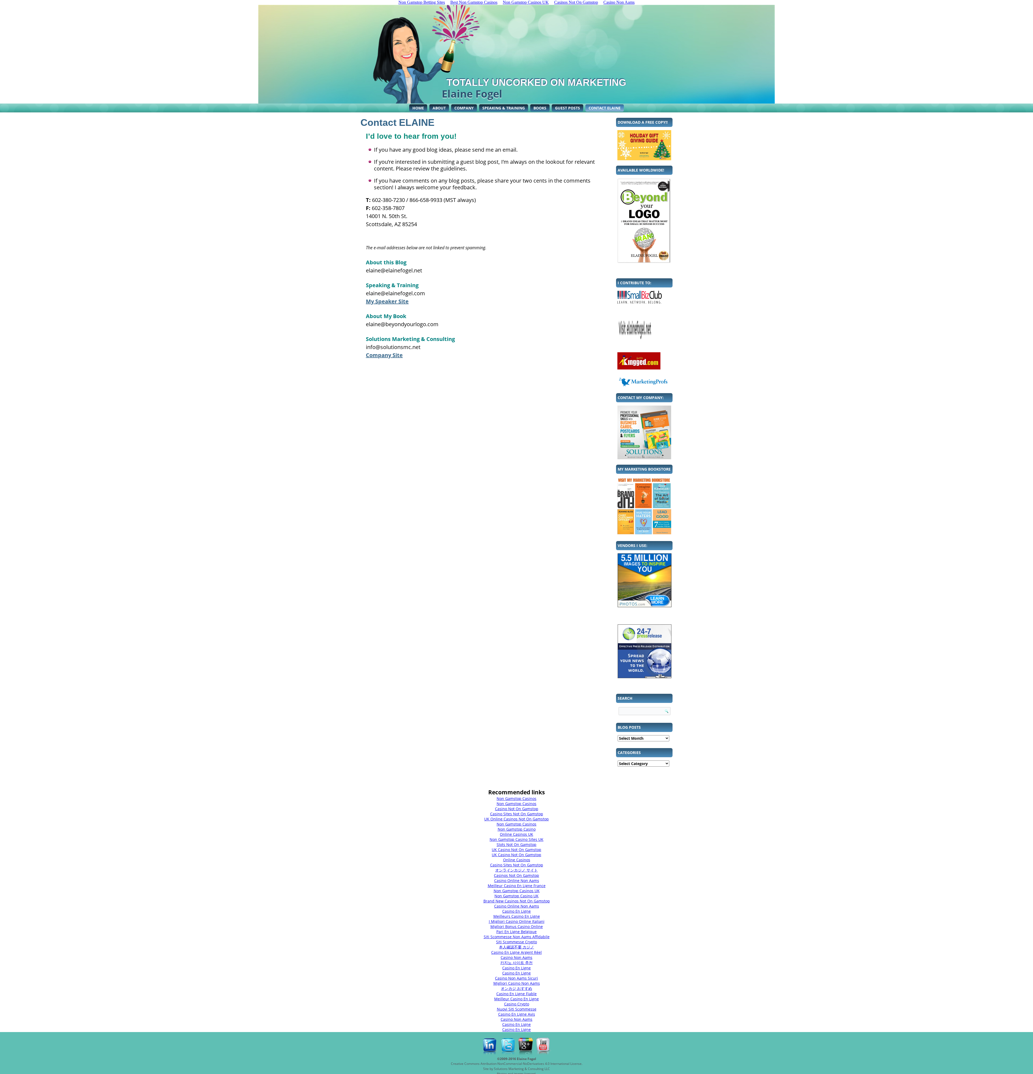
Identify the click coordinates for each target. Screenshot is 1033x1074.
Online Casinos (516, 859)
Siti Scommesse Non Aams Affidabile (517, 936)
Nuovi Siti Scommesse (516, 1009)
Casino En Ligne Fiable (516, 993)
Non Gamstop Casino (517, 829)
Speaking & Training (503, 108)
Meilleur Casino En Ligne (516, 998)
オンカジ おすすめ (516, 988)
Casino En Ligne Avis (516, 1014)
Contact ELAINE (605, 108)
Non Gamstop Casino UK (516, 895)
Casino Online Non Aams (516, 880)
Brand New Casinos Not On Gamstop (516, 901)
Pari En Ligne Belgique (516, 931)
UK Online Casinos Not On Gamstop (516, 818)
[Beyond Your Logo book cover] (644, 221)
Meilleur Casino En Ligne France (517, 885)
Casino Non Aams (516, 957)
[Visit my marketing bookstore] (644, 505)
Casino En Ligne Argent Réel (516, 952)
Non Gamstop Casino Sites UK (516, 839)
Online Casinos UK (516, 834)
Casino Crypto (516, 1004)
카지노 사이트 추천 (516, 962)
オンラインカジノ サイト (516, 870)
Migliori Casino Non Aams (516, 983)
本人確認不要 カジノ (516, 946)
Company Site (384, 355)
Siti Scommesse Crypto (516, 941)
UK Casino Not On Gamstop (516, 849)
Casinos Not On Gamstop (516, 875)
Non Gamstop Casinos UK (517, 890)
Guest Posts (567, 108)
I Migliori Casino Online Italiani (516, 921)
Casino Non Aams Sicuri (516, 978)
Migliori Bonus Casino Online (516, 926)
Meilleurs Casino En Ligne (516, 916)
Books (539, 108)
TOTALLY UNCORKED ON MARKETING (536, 82)
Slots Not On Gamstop (516, 844)
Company (464, 108)
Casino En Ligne (516, 911)
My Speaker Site (387, 301)
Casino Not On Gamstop (516, 808)
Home (418, 108)
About (439, 108)
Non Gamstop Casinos (516, 798)
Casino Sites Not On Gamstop (516, 813)
